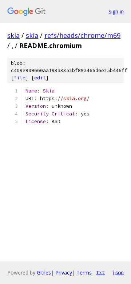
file (19, 78)
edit (40, 78)
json (118, 272)
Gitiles (44, 272)
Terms (84, 272)
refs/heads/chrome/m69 (82, 35)
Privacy (63, 272)
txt (100, 272)
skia (13, 35)
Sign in (116, 11)
